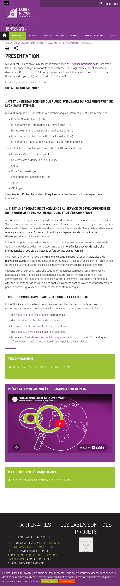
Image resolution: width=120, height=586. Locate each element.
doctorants (38, 326)
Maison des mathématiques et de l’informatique (58, 337)
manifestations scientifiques (32, 314)
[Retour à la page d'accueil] (20, 12)
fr (5, 3)
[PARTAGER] (17, 48)
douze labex (69, 72)
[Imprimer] (8, 48)
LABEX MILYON (21, 42)
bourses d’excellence (28, 331)
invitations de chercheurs (30, 320)
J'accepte (49, 581)
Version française (38, 42)
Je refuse (67, 581)
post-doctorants (60, 326)
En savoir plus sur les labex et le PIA (25, 82)
